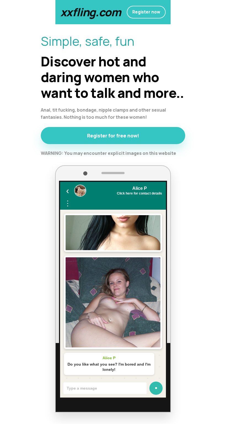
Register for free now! (113, 135)
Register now (146, 12)
